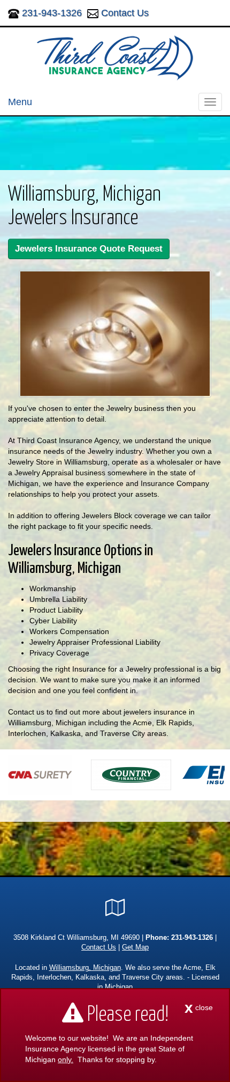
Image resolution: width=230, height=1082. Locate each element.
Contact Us (125, 13)
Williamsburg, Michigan (85, 967)
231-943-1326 (52, 13)
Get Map (135, 947)
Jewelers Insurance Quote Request (89, 249)
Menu (20, 102)
